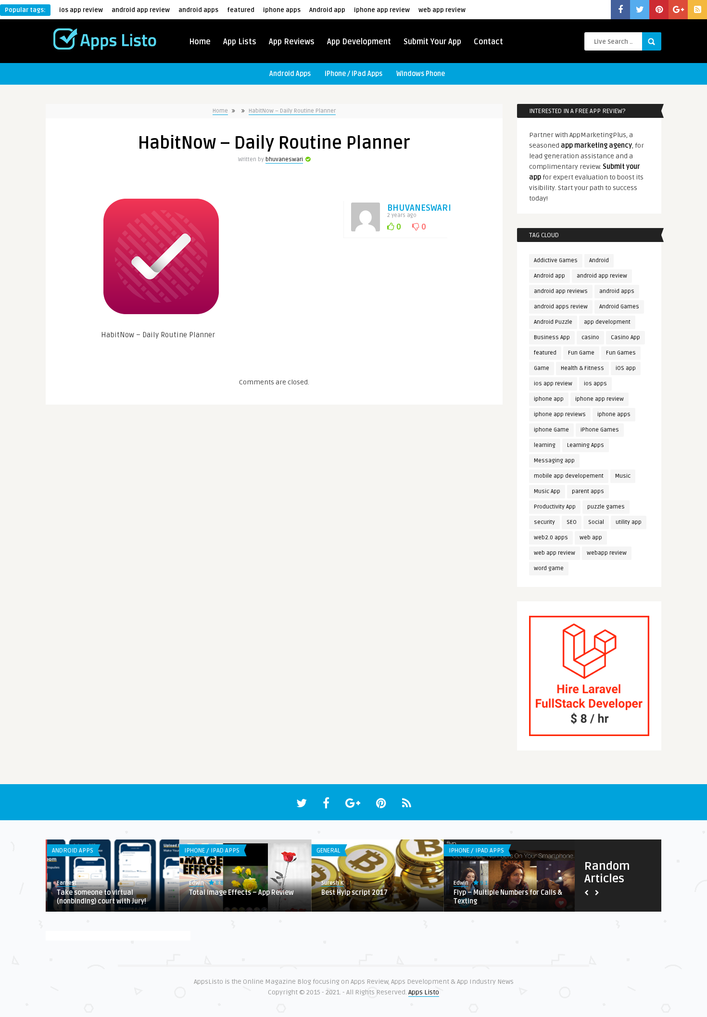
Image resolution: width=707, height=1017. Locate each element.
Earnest (65, 883)
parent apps (588, 491)
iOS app (626, 368)
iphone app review (382, 10)
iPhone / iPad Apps (353, 74)
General (327, 850)
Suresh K (331, 883)
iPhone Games (600, 429)
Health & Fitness (582, 368)
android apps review (561, 306)
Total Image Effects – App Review (240, 893)
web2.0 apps (551, 537)
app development (607, 322)
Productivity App (555, 506)
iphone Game (551, 429)
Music (623, 476)
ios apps (595, 383)
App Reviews (292, 42)
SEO (572, 522)
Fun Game (581, 352)
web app (591, 537)
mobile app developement (569, 476)
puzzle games (606, 506)
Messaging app (554, 460)
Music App (547, 491)
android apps (198, 10)
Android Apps (290, 74)
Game (541, 368)
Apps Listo (423, 992)
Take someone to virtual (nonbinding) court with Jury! (100, 897)
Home (200, 42)
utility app (629, 522)
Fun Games (621, 352)
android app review (141, 10)
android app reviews (561, 291)
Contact (488, 42)
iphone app (549, 399)
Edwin (195, 883)
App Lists (239, 42)
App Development (359, 42)
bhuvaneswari (284, 159)
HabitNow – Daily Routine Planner (292, 110)
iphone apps (282, 10)
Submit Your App (432, 42)
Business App (552, 337)
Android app (327, 10)
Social (596, 522)
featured (240, 10)
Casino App (625, 337)
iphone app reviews (560, 414)
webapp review (607, 553)
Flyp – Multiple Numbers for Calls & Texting (506, 897)
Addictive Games (556, 260)
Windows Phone (420, 74)
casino (590, 337)
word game (549, 568)
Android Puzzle (553, 322)
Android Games (619, 306)
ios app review (81, 10)
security (544, 522)
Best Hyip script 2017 (353, 893)
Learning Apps (585, 445)
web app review (442, 10)
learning (545, 445)
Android (599, 260)
